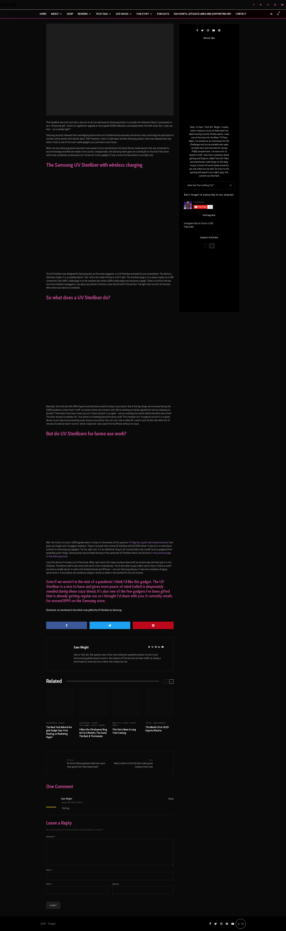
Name (49, 870)
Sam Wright (81, 647)
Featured (111, 68)
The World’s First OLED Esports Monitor (157, 729)
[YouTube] (282, 4)
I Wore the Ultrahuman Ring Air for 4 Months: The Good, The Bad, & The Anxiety (93, 733)
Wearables (101, 725)
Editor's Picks (116, 723)
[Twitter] (260, 4)
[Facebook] (253, 4)
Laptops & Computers (159, 723)
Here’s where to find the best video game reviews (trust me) (133, 763)
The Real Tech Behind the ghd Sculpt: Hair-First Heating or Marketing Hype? (59, 732)
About (55, 13)
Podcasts (163, 13)
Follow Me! (189, 226)
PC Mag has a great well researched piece (148, 542)
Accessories (103, 68)
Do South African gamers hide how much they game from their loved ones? (86, 763)
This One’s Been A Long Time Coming (124, 731)
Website (115, 884)
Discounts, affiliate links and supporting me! (202, 13)
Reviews (83, 13)
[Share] (66, 625)
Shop (70, 13)
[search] (230, 185)
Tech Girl (8, 4)
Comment (50, 836)
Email (49, 884)
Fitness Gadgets (84, 725)
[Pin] (153, 625)
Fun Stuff (143, 13)
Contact (241, 13)
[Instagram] (267, 4)
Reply (171, 798)
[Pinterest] (275, 4)
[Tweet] (110, 625)
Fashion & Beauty (51, 723)
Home (43, 13)
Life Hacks (122, 13)
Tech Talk (102, 13)
